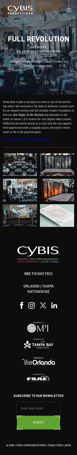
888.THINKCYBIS (38, 274)
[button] (67, 10)
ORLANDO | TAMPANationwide (38, 289)
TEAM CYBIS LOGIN (59, 445)
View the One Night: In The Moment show (27, 139)
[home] (19, 10)
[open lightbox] (20, 164)
